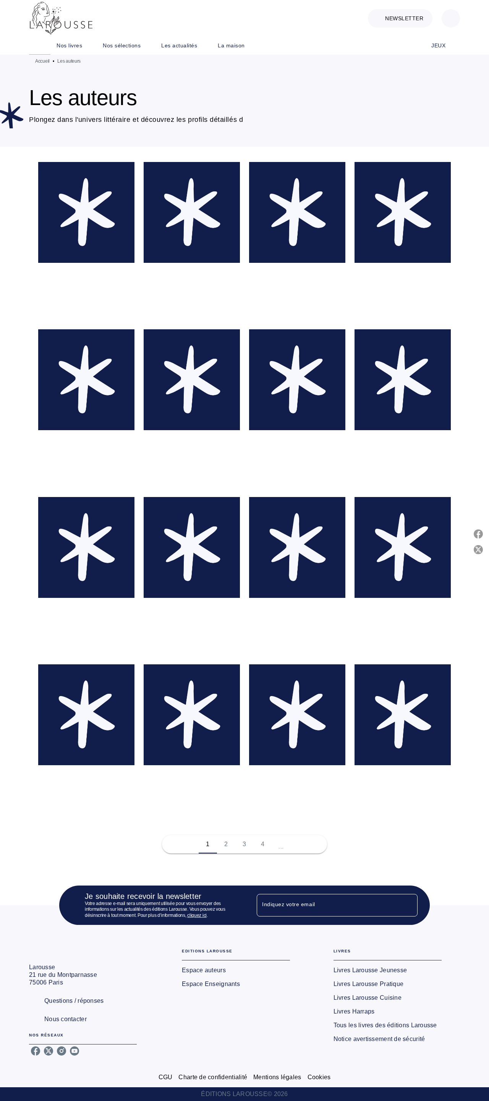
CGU (166, 1077)
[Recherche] (451, 18)
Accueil (42, 61)
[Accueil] (61, 18)
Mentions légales (277, 1077)
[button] (400, 18)
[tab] (39, 45)
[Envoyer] (408, 905)
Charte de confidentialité (212, 1077)
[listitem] (35, 1050)
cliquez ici (197, 915)
